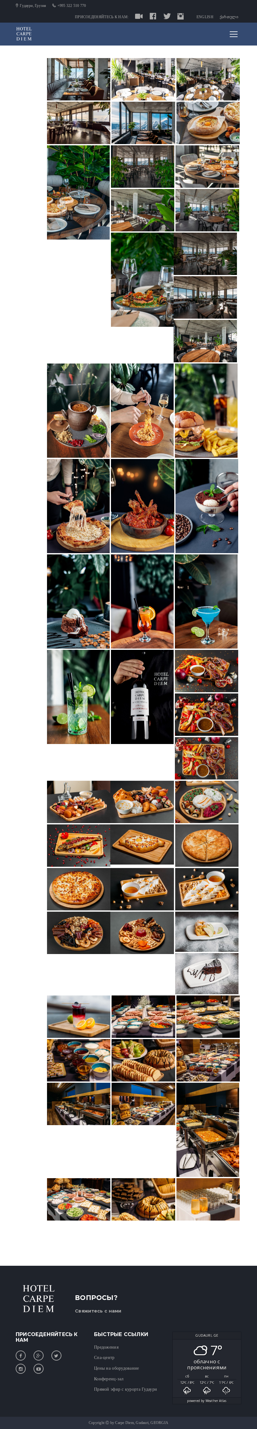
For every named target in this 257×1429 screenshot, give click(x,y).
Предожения (106, 1347)
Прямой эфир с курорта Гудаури (125, 1389)
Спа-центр (104, 1357)
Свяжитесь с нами (98, 1311)
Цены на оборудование (116, 1368)
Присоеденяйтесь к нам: (102, 17)
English (205, 17)
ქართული (229, 17)
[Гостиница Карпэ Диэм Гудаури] (24, 33)
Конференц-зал (109, 1379)
